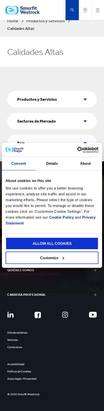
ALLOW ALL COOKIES (52, 243)
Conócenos (14, 347)
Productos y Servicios (37, 99)
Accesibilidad (15, 364)
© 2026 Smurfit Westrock (23, 394)
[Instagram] (65, 315)
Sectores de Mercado (36, 121)
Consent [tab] (18, 163)
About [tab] (85, 163)
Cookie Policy (61, 217)
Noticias (12, 340)
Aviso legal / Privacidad (22, 378)
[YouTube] (93, 315)
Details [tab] (52, 163)
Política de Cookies (19, 371)
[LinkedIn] (10, 315)
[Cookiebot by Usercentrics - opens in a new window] (77, 150)
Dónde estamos (17, 332)
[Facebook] (38, 315)
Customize (49, 258)
